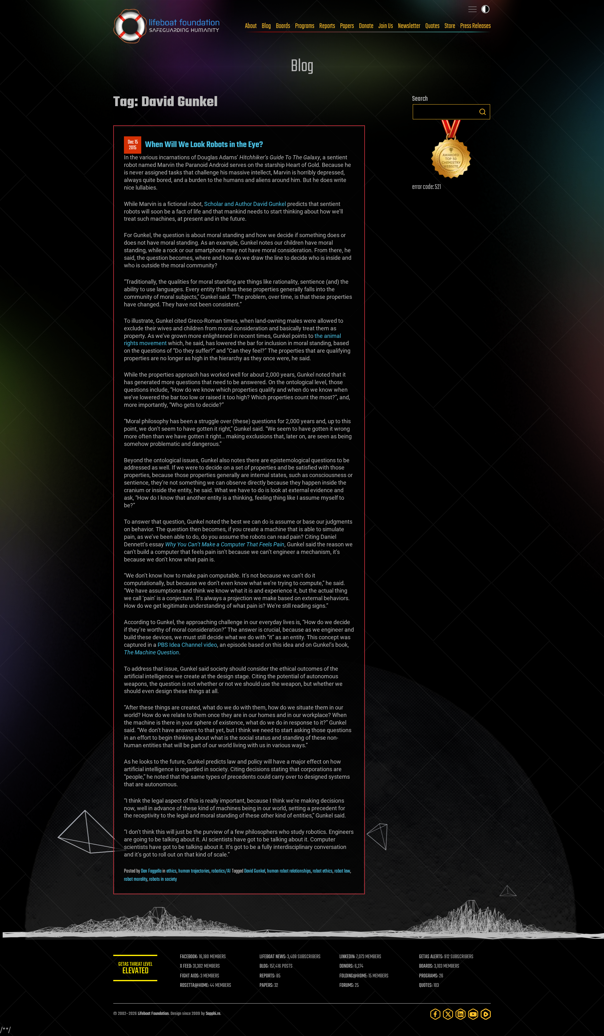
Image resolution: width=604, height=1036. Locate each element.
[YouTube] (473, 1014)
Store (450, 26)
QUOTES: (426, 986)
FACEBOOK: (189, 957)
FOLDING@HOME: (353, 976)
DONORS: (346, 966)
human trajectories (194, 871)
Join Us (385, 26)
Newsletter (409, 26)
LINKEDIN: (347, 957)
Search (482, 111)
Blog (266, 26)
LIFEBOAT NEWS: (273, 957)
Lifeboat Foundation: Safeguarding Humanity (166, 26)
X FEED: (186, 966)
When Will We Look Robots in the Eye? (204, 145)
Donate (366, 26)
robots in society (163, 879)
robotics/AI (221, 871)
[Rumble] (486, 1014)
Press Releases (475, 26)
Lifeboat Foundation (153, 1013)
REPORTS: (267, 976)
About (251, 26)
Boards (283, 26)
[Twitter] (448, 1014)
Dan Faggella (151, 871)
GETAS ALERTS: (431, 957)
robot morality (135, 879)
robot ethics (323, 871)
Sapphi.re (213, 1013)
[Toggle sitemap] (472, 9)
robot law (342, 871)
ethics (171, 871)
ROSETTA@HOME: (194, 986)
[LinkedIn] (461, 1014)
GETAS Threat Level (135, 969)
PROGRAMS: (428, 976)
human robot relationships (289, 871)
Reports (327, 26)
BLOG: (264, 966)
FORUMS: (346, 986)
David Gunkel (254, 871)
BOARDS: (426, 966)
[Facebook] (435, 1014)
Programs (304, 26)
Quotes (432, 26)
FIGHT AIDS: (189, 976)
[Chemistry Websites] (451, 150)
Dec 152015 (133, 145)
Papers (347, 26)
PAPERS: (266, 986)
